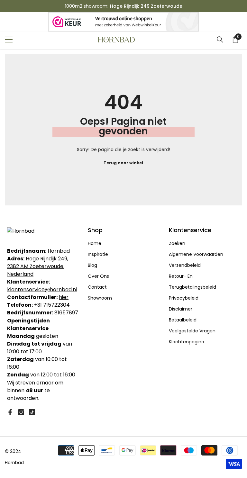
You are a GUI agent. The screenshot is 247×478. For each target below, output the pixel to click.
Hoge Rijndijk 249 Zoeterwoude (146, 6)
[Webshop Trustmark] (123, 22)
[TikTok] (32, 412)
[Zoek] (220, 39)
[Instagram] (21, 412)
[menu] (9, 39)
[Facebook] (10, 412)
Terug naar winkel (123, 163)
